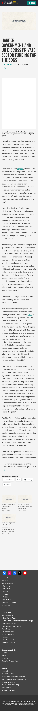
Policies (5, 597)
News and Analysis (9, 650)
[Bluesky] (4, 573)
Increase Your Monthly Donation (13, 676)
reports (20, 168)
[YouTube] (25, 573)
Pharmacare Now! (9, 623)
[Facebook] (14, 573)
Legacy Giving (6, 687)
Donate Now (6, 671)
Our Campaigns (7, 615)
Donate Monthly (7, 674)
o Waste (13, 618)
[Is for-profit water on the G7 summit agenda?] (9, 499)
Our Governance (7, 583)
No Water (6, 618)
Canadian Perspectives (10, 661)
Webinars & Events (8, 643)
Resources (5, 658)
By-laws (5, 591)
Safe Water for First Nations (13, 621)
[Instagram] (9, 573)
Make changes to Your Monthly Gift (14, 679)
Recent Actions (8, 632)
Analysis (5, 68)
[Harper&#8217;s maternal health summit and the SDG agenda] (25, 499)
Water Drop (28, 621)
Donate (4, 668)
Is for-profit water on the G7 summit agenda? (8, 506)
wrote (30, 314)
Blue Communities (9, 640)
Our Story (5, 580)
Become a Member (8, 682)
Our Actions (6, 629)
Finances (6, 594)
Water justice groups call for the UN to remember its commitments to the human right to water (8, 527)
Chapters (6, 637)
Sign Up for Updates (9, 602)
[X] (20, 573)
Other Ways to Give (8, 690)
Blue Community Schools (12, 626)
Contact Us (6, 605)
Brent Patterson (10, 65)
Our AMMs (6, 589)
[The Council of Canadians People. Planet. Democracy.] (10, 2)
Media (4, 655)
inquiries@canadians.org (27, 705)
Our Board (6, 586)
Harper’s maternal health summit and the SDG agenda (25, 506)
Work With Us (6, 600)
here (3, 470)
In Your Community (8, 634)
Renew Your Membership (10, 685)
